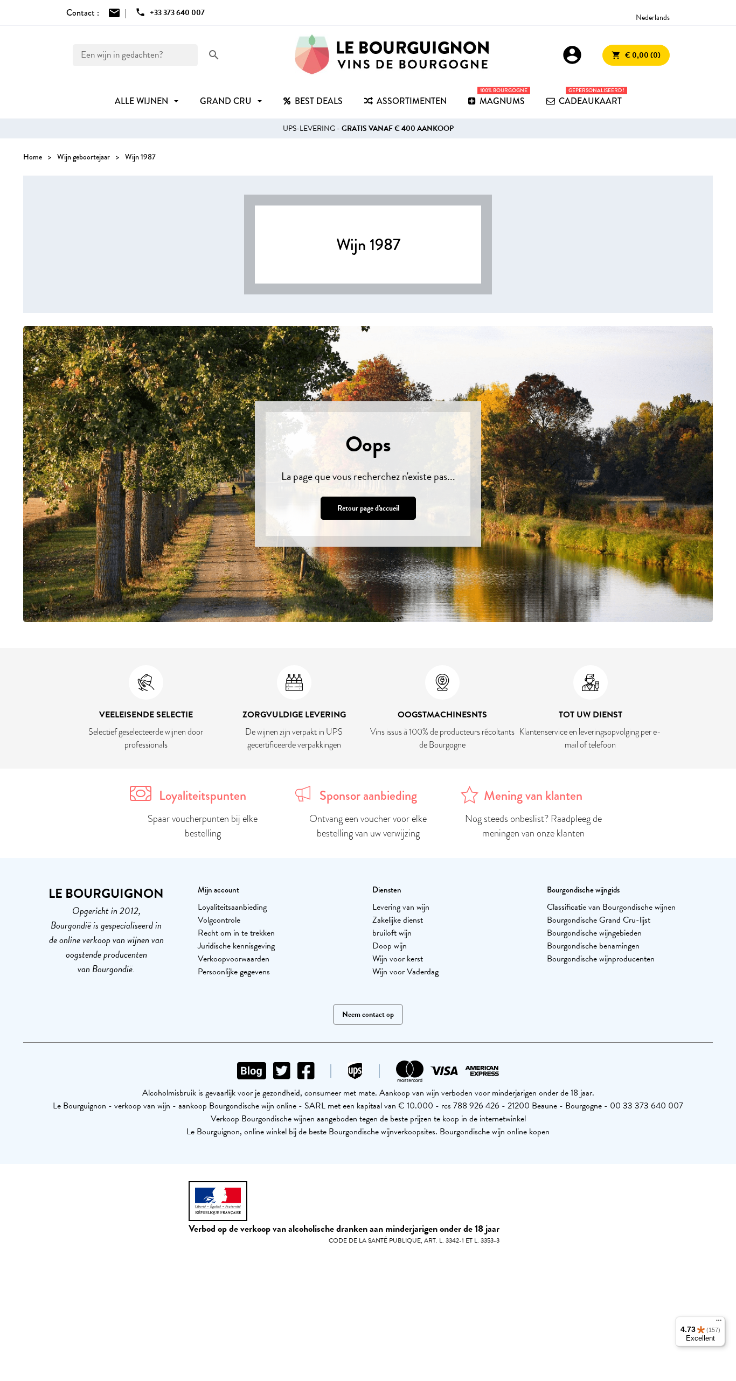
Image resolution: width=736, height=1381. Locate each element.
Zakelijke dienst (397, 919)
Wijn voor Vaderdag (405, 971)
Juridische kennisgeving (236, 945)
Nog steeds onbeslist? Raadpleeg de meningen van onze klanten (533, 826)
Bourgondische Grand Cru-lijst (598, 919)
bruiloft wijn (392, 932)
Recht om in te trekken (236, 932)
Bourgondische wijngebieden (594, 932)
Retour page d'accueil (368, 508)
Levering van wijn (400, 907)
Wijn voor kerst (397, 958)
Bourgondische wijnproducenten (601, 958)
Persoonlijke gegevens (234, 971)
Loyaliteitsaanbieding (232, 907)
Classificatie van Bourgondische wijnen (611, 907)
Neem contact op (368, 1014)
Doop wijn (389, 945)
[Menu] (718, 1322)
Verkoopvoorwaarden (233, 958)
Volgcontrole (219, 919)
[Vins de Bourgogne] (392, 54)
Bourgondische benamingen (593, 945)
